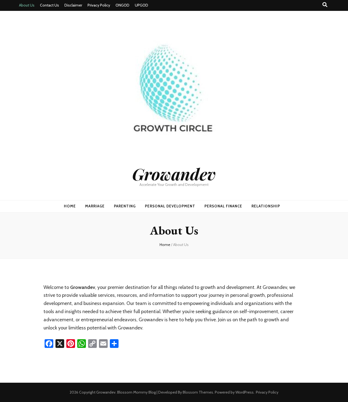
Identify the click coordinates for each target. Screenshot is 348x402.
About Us (27, 5)
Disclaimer (73, 5)
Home (70, 206)
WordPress (244, 392)
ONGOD (122, 5)
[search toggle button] (324, 4)
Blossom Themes (198, 392)
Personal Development (170, 206)
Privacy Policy (99, 5)
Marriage (95, 206)
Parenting (125, 206)
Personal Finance (223, 206)
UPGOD (141, 5)
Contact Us (49, 5)
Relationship (265, 206)
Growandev (174, 174)
